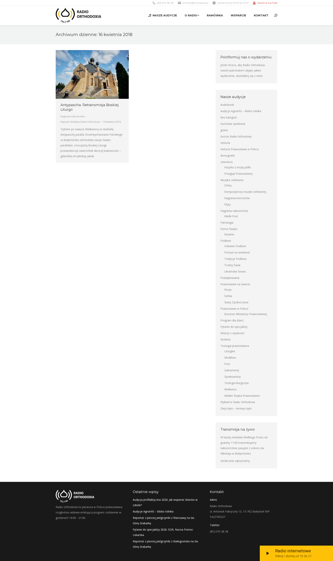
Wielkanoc (230, 389)
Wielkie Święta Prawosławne (242, 395)
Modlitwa (230, 357)
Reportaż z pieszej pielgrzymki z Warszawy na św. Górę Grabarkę (164, 520)
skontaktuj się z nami (249, 76)
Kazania (229, 234)
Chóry (228, 185)
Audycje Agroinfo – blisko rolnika (240, 111)
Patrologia (226, 222)
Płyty (227, 204)
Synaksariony (232, 376)
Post (227, 364)
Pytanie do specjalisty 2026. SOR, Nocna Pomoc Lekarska (163, 532)
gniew (224, 130)
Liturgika (229, 351)
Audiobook (227, 104)
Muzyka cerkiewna (231, 180)
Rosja (227, 289)
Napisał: (80, 121)
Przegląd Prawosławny (238, 173)
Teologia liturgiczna (236, 383)
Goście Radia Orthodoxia (235, 136)
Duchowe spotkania (232, 124)
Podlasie (225, 240)
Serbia (228, 296)
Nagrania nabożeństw (72, 116)
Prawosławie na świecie (235, 284)
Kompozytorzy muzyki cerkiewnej (245, 192)
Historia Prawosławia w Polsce (239, 149)
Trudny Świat (232, 265)
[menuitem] (162, 15)
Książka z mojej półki (237, 167)
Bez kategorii (228, 117)
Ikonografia (227, 155)
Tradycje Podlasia (235, 259)
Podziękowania (229, 278)
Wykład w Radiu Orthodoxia (237, 402)
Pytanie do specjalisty (233, 327)
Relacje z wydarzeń (232, 333)
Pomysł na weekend (237, 252)
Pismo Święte (228, 229)
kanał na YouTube (267, 2)
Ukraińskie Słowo (235, 271)
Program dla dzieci (232, 320)
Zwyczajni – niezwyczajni (235, 408)
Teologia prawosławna (234, 346)
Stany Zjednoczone (236, 302)
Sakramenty (231, 370)
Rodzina (225, 339)
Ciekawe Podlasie (235, 246)
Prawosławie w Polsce (234, 308)
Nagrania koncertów (237, 198)
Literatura (226, 162)
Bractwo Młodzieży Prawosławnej (245, 314)
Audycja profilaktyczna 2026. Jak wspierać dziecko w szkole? (165, 502)
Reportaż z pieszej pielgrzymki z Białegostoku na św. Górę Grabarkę (165, 543)
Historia (225, 143)
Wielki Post (231, 216)
